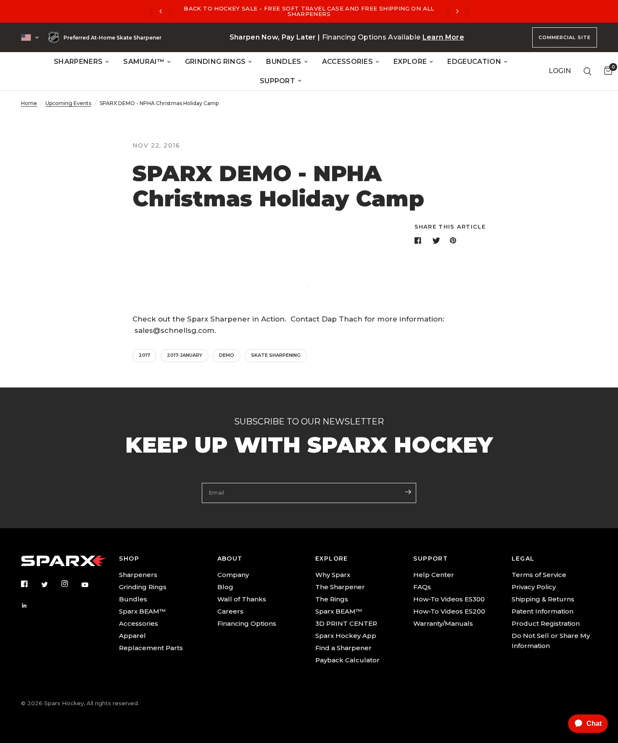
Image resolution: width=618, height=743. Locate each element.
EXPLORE (410, 62)
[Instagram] (70, 583)
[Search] (587, 71)
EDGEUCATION (474, 62)
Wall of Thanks (241, 599)
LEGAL (523, 558)
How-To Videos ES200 (449, 611)
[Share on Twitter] (437, 240)
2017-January (184, 355)
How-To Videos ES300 (449, 599)
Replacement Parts (151, 648)
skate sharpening (276, 355)
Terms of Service (539, 575)
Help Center (433, 575)
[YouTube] (91, 585)
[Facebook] (30, 583)
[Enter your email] (407, 492)
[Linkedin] (30, 605)
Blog (225, 587)
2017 (144, 355)
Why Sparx (332, 575)
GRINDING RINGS (215, 62)
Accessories (138, 623)
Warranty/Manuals (443, 623)
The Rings (331, 599)
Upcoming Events (68, 103)
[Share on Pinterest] (455, 240)
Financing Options (246, 623)
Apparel (132, 636)
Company (233, 575)
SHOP (129, 558)
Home (29, 103)
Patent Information (542, 611)
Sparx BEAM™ (142, 611)
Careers (230, 611)
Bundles (133, 599)
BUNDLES (283, 62)
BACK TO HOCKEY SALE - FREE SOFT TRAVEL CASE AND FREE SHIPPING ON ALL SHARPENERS (309, 11)
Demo (226, 355)
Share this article (450, 226)
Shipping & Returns (543, 599)
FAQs (422, 587)
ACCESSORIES (347, 62)
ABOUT (230, 558)
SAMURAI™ (143, 62)
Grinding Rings (142, 587)
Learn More (443, 37)
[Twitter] (50, 584)
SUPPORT (277, 81)
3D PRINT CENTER (346, 623)
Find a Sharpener (343, 648)
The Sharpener (340, 587)
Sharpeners (138, 575)
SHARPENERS (78, 62)
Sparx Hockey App (345, 636)
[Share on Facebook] (420, 240)
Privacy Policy (534, 587)
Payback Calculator (347, 660)
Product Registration (546, 623)
